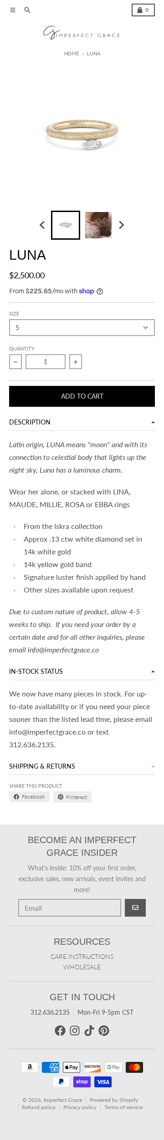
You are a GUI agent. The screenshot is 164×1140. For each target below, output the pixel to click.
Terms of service (123, 1107)
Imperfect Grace (63, 1099)
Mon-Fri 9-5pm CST (105, 1012)
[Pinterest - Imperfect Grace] (103, 1030)
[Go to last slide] (42, 225)
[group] (65, 225)
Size (14, 313)
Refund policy (39, 1107)
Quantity (22, 348)
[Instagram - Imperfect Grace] (74, 1030)
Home (71, 53)
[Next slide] (121, 225)
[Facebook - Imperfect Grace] (60, 1030)
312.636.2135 (50, 1012)
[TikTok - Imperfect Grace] (89, 1030)
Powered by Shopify (114, 1099)
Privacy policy (80, 1107)
